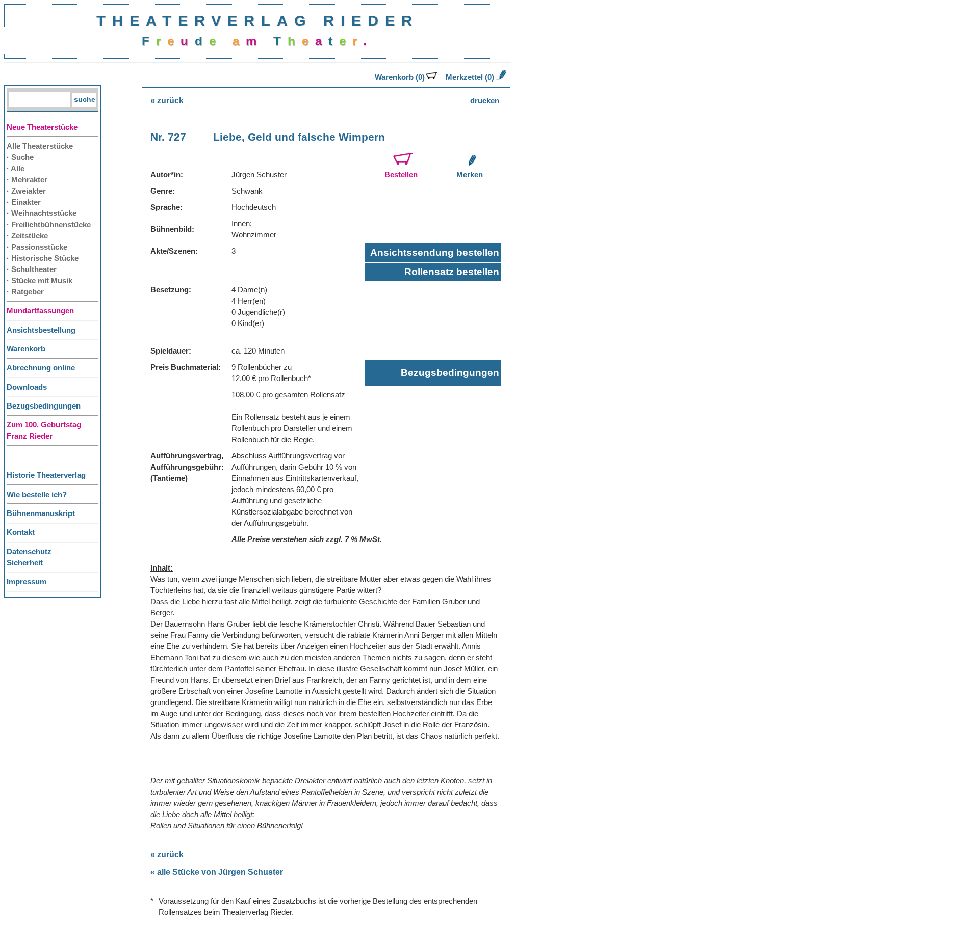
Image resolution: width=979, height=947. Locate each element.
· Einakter (24, 202)
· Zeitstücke (27, 236)
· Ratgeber (25, 292)
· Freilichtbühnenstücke (49, 225)
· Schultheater (32, 269)
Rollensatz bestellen (451, 271)
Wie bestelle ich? (37, 495)
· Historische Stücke (43, 258)
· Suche (20, 157)
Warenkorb (26, 349)
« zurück (167, 100)
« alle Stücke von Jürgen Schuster (216, 872)
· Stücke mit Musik (39, 281)
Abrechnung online (41, 368)
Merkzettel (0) (470, 77)
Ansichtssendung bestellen (434, 252)
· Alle (15, 169)
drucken (484, 101)
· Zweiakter (26, 191)
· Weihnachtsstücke (41, 213)
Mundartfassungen (40, 311)
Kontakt (21, 532)
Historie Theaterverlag (46, 475)
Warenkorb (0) (400, 77)
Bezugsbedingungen (44, 406)
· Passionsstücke (37, 247)
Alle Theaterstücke (40, 146)
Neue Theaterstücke (42, 127)
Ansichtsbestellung (41, 330)
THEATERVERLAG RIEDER (257, 20)
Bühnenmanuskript (41, 513)
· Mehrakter (27, 180)
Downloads (27, 387)
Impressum (26, 582)
